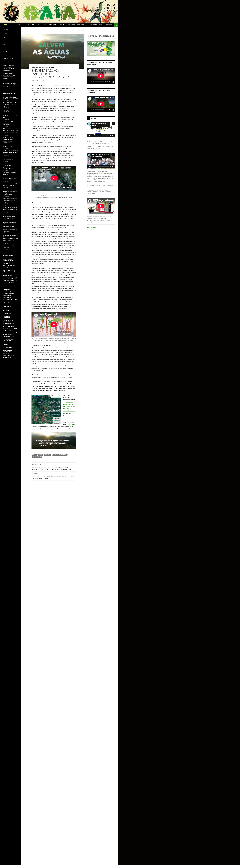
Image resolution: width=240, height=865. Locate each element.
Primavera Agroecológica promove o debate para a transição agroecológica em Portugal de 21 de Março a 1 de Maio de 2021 (51, 467)
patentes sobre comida (8, 332)
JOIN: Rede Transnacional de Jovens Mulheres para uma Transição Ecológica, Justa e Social (10, 84)
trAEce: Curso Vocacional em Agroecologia (100, 146)
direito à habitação (7, 291)
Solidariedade (36, 67)
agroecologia (10, 270)
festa (9, 295)
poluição (15, 332)
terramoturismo (7, 357)
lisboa (95, 148)
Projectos (6, 62)
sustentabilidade (8, 355)
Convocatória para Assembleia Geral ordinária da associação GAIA (10, 115)
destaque (48, 454)
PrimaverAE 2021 (7, 48)
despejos (7, 289)
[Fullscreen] (113, 82)
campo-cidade (6, 282)
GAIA (5, 25)
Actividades (6, 37)
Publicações (71, 24)
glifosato (12, 299)
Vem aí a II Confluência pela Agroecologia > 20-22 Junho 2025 (10, 104)
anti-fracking (7, 275)
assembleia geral (10, 278)
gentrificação (6, 299)
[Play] (89, 82)
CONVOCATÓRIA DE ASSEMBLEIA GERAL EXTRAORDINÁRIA (8, 123)
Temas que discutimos (48, 67)
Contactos (109, 24)
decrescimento (6, 286)
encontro (5, 295)
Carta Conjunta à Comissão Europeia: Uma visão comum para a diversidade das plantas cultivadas (53, 476)
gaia (43, 80)
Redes (100, 24)
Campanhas (31, 24)
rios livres (6, 337)
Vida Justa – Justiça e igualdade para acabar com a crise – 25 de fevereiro (10, 167)
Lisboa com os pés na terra (9, 222)
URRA (4, 44)
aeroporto (8, 259)
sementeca (12, 336)
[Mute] (110, 82)
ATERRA (6, 280)
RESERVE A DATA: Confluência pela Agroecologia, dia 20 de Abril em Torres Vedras (10, 152)
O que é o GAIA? (20, 24)
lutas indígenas (9, 326)
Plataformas (93, 24)
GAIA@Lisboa (52, 24)
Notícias (5, 51)
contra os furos (7, 285)
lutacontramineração (60, 454)
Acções (5, 33)
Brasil (40, 454)
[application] (101, 76)
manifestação (6, 328)
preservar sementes (8, 334)
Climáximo (12, 282)
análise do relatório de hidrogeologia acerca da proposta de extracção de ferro (69, 406)
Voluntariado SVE (82, 24)
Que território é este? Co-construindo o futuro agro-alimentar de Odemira (10, 216)
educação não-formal (9, 293)
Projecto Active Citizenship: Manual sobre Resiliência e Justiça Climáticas (10, 200)
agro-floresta (6, 267)
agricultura (8, 263)
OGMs (9, 331)
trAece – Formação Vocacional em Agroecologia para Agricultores (8, 68)
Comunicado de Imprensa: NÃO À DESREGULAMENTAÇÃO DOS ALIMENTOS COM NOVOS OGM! (10, 238)
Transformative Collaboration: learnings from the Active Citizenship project (10, 193)
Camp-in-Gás (13, 280)
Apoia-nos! (62, 24)
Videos (93, 118)
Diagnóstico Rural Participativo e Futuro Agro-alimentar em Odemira (9, 76)
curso (13, 285)
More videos (91, 227)
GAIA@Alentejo (42, 24)
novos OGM (14, 328)
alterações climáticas (8, 273)
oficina (5, 331)
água (34, 454)
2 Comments (101, 148)
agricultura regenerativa (9, 265)
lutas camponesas (8, 323)
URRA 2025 (6, 110)
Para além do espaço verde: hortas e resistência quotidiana (9, 159)
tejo (15, 355)
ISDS (16, 299)
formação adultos (7, 297)
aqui (42, 297)
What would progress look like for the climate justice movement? (10, 185)
